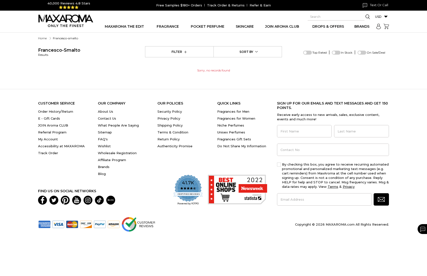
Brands (103, 167)
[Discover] (86, 224)
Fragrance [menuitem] (168, 26)
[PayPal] (100, 224)
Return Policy (168, 139)
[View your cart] (386, 26)
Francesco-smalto (59, 52)
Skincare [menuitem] (245, 26)
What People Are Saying (118, 125)
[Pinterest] (65, 200)
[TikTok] (99, 200)
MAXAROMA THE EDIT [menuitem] (124, 26)
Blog (102, 174)
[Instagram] (88, 200)
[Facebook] (42, 200)
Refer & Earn (260, 5)
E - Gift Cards (49, 118)
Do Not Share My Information (241, 146)
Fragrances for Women (236, 118)
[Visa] (58, 224)
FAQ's (103, 139)
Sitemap (105, 132)
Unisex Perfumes (231, 132)
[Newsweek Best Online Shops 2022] (237, 190)
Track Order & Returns (226, 5)
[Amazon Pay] (114, 224)
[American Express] (44, 224)
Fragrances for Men (233, 111)
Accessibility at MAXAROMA (61, 146)
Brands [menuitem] (361, 26)
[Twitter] (53, 200)
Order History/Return (55, 111)
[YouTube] (76, 200)
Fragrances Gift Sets (234, 139)
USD (378, 17)
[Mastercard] (72, 224)
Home (42, 38)
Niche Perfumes (230, 125)
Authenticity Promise (174, 146)
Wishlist (104, 146)
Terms (333, 187)
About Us (105, 111)
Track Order (48, 153)
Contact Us (107, 118)
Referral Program (52, 132)
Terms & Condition (172, 132)
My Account (48, 139)
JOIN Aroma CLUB (53, 125)
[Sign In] (378, 26)
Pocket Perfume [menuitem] (207, 26)
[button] (381, 199)
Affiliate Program (112, 160)
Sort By (246, 52)
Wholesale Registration (117, 153)
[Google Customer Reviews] (138, 224)
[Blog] (110, 200)
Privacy (349, 187)
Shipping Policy (170, 125)
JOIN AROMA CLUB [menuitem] (282, 26)
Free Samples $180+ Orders (179, 5)
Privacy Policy (168, 118)
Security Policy (169, 111)
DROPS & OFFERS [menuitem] (328, 26)
